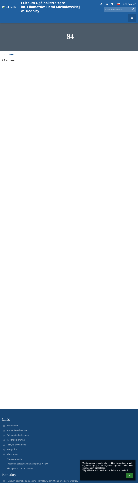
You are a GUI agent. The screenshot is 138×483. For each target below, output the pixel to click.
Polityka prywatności (16, 444)
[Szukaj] (133, 9)
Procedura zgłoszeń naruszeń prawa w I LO (27, 463)
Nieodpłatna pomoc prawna (20, 468)
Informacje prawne (16, 440)
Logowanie (129, 4)
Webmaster (12, 425)
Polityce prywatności (120, 470)
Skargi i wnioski (14, 459)
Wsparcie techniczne (17, 430)
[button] (112, 4)
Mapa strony (13, 454)
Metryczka (12, 449)
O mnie (10, 54)
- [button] (108, 4)
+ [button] (103, 4)
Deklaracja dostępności (18, 435)
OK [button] (129, 475)
